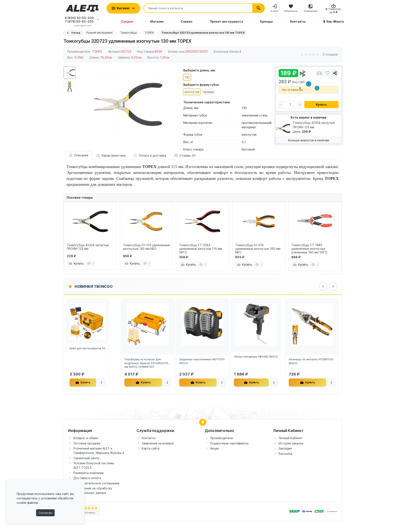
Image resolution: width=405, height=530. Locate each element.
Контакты (148, 438)
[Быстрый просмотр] (89, 263)
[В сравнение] (319, 73)
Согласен (45, 513)
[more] (93, 263)
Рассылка (285, 453)
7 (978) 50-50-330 (79, 21)
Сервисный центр (86, 458)
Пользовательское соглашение (96, 483)
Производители (221, 438)
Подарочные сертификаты (229, 443)
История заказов (290, 443)
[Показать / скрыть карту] (202, 422)
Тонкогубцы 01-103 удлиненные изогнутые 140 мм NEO (146, 246)
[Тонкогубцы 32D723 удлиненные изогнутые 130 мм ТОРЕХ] (128, 104)
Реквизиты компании (88, 473)
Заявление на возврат (158, 443)
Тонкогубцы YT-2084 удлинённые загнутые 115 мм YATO (200, 248)
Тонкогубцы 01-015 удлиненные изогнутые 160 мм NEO (257, 248)
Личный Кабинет (290, 438)
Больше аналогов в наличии (308, 140)
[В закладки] (327, 73)
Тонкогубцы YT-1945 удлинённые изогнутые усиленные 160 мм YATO (309, 248)
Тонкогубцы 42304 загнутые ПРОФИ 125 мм (88, 246)
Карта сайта (150, 448)
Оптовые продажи (86, 443)
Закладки (285, 448)
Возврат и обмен (85, 438)
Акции (214, 448)
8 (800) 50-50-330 (79, 18)
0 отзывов (330, 54)
